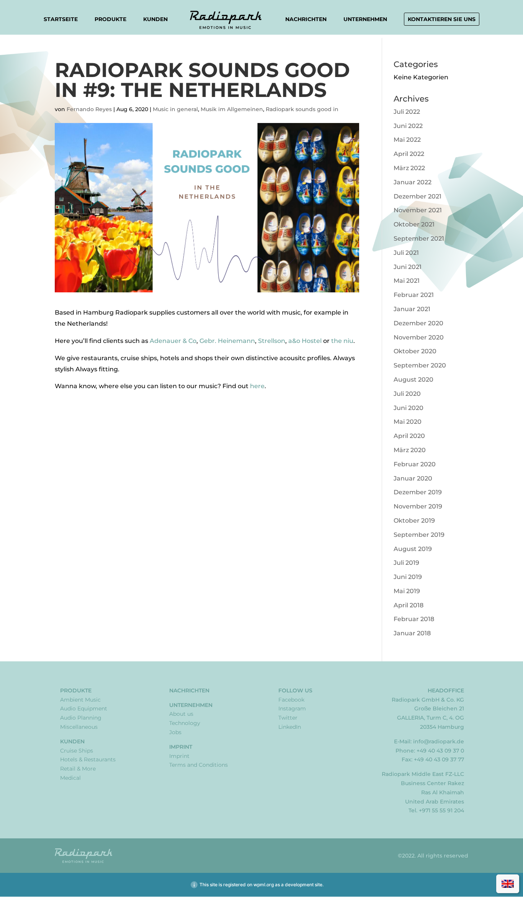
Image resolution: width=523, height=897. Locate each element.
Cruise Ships (76, 750)
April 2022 (409, 153)
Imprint (180, 746)
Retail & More (78, 768)
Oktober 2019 (414, 520)
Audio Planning (80, 717)
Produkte (110, 19)
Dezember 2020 (418, 323)
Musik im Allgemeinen (232, 109)
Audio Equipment (83, 708)
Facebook (291, 699)
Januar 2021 (412, 309)
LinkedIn (289, 726)
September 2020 (420, 365)
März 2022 (409, 168)
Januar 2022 (412, 182)
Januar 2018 (412, 633)
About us (181, 713)
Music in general (175, 109)
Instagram (292, 708)
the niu (342, 340)
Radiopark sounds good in (302, 109)
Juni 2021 (408, 267)
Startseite (61, 19)
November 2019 (418, 506)
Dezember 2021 (417, 196)
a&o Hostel (305, 340)
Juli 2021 (406, 252)
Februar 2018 (414, 619)
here (257, 386)
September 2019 (419, 534)
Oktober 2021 (414, 224)
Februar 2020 (415, 464)
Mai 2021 (407, 280)
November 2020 (419, 337)
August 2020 (413, 379)
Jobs (175, 732)
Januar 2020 (413, 478)
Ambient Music (80, 699)
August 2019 (413, 549)
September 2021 (419, 238)
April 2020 (409, 435)
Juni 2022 (408, 126)
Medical (70, 777)
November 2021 (418, 210)
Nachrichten (306, 19)
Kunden (155, 19)
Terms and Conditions (198, 764)
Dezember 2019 (418, 492)
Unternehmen (365, 19)
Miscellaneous (79, 726)
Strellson (271, 340)
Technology (184, 723)
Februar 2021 (414, 294)
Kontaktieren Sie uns (442, 19)
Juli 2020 (407, 393)
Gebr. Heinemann (227, 340)
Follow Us (295, 690)
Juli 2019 (406, 562)
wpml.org (263, 884)
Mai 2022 (407, 139)
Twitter (287, 717)
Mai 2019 (407, 591)
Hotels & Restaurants (88, 759)
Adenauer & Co (173, 340)
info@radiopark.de (438, 741)
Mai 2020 (408, 421)
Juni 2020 (408, 408)
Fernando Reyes (89, 109)
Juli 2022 (407, 111)
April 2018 (408, 605)
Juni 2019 (408, 577)
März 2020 (410, 450)
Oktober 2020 (415, 351)
